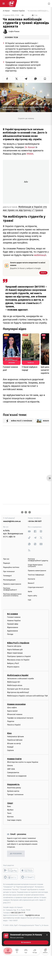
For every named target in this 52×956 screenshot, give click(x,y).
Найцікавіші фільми (15, 736)
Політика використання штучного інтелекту (12, 595)
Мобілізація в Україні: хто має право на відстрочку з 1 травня (25, 208)
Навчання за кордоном (16, 776)
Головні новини (13, 617)
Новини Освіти (14, 759)
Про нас (6, 559)
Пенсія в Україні (14, 725)
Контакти (31, 579)
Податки (10, 721)
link (29, 531)
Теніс (9, 813)
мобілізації (40, 255)
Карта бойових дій (15, 649)
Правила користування (12, 584)
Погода (10, 634)
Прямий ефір (12, 624)
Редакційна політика (11, 567)
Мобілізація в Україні (17, 675)
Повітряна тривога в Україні (19, 656)
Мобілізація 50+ (13, 682)
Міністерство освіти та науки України (22, 762)
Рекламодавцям (9, 580)
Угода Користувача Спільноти (35, 565)
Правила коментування (37, 570)
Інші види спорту (14, 820)
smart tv (10, 877)
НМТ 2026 (11, 769)
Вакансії (31, 583)
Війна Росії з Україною (18, 643)
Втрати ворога (13, 667)
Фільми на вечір (14, 743)
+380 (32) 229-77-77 (17, 912)
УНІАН (30, 153)
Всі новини (12, 614)
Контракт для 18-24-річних (18, 689)
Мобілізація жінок (14, 685)
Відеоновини (12, 627)
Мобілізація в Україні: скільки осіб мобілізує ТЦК (27, 696)
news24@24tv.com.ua (12, 521)
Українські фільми (14, 740)
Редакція (6, 563)
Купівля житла (13, 791)
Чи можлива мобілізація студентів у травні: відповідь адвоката (38, 11)
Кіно (9, 733)
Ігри (29, 600)
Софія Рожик (14, 31)
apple (27, 870)
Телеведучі (7, 576)
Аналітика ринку (14, 788)
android (10, 870)
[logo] (11, 3)
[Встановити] (26, 939)
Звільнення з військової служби (20, 678)
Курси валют (12, 711)
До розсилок (16, 854)
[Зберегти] (45, 79)
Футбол (10, 810)
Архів (30, 591)
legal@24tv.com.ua (32, 915)
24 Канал (6, 11)
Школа (10, 765)
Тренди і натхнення (15, 794)
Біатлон (10, 817)
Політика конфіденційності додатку (38, 559)
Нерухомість (13, 784)
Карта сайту (32, 596)
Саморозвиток (13, 772)
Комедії (10, 747)
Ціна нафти (12, 707)
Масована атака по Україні (18, 660)
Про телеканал (9, 571)
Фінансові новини (14, 714)
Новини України (18, 11)
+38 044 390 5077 (35, 521)
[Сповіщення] (49, 3)
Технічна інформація (36, 575)
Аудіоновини (12, 631)
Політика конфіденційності (10, 589)
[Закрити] (47, 935)
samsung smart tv (27, 877)
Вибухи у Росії (13, 663)
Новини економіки (16, 704)
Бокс (9, 806)
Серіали (10, 750)
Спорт (10, 803)
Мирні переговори (15, 653)
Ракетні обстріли (14, 646)
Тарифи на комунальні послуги (20, 718)
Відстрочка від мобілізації (18, 692)
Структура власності (36, 587)
